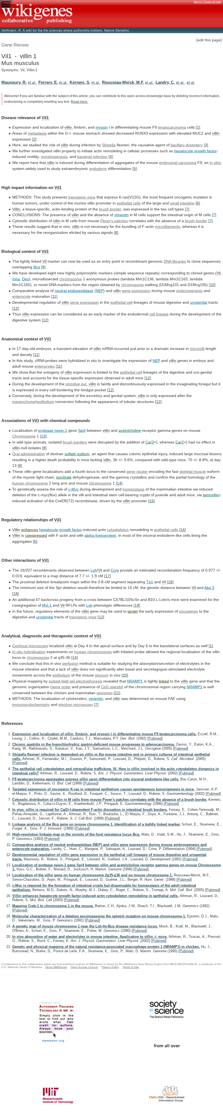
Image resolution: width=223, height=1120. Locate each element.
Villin (16, 209)
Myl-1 (47, 605)
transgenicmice (81, 197)
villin (68, 127)
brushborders (75, 442)
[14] (119, 483)
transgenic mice (83, 617)
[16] (182, 530)
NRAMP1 (135, 681)
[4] (111, 156)
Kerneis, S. (80, 82)
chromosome (70, 279)
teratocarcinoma (172, 127)
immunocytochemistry (31, 704)
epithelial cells (129, 203)
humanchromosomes (93, 652)
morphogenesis (54, 156)
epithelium (45, 401)
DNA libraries (175, 261)
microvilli (197, 348)
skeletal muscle (192, 471)
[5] (134, 168)
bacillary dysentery (187, 145)
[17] (107, 576)
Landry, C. (165, 82)
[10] (212, 285)
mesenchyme (23, 401)
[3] (206, 145)
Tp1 (149, 582)
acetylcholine (130, 430)
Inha (16, 279)
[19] (137, 605)
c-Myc (73, 489)
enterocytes (45, 366)
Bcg (36, 267)
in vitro (215, 162)
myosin (101, 127)
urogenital (198, 302)
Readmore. (79, 101)
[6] (198, 203)
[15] (151, 501)
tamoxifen (211, 495)
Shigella (109, 145)
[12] (15, 308)
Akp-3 (209, 587)
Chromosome (24, 436)
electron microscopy (75, 704)
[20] (125, 675)
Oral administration (28, 454)
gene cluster (137, 471)
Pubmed (155, 738)
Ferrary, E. (48, 82)
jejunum (102, 675)
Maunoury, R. (14, 82)
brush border (110, 209)
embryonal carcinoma (177, 162)
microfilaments (167, 226)
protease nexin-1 (52, 430)
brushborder (196, 221)
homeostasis (133, 489)
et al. (32, 82)
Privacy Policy (110, 967)
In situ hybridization (28, 652)
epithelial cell (121, 302)
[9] (43, 267)
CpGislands (111, 687)
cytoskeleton (118, 530)
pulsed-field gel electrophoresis (75, 681)
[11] (54, 296)
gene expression (136, 290)
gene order (61, 687)
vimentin (121, 215)
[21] (117, 693)
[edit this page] (209, 40)
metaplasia (37, 133)
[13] (43, 436)
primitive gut (76, 384)
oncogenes (188, 611)
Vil (44, 261)
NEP (99, 290)
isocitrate (64, 477)
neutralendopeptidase (74, 290)
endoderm (98, 168)
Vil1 (45, 117)
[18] (170, 582)
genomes (105, 693)
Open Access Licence (84, 967)
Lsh (94, 570)
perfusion (70, 663)
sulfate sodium (76, 454)
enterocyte (21, 296)
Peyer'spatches (114, 221)
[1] (198, 127)
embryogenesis (189, 290)
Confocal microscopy (30, 646)
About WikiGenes (56, 967)
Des (25, 279)
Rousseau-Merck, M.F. (123, 82)
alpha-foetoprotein (100, 535)
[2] (34, 139)
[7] (187, 209)
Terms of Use (131, 967)
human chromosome (30, 483)
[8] (116, 232)
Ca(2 (149, 442)
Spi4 (82, 430)
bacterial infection (92, 156)
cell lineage (159, 314)
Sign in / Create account (207, 2)
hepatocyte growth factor (195, 151)
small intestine (182, 203)
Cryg (115, 570)
